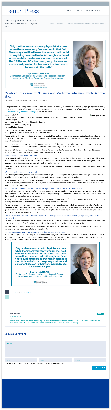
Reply (100, 314)
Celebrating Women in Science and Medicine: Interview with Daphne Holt (55, 94)
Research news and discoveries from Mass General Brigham (41, 4)
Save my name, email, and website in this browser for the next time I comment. (37, 364)
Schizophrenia (23, 100)
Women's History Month (26, 292)
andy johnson (15, 313)
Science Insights (93, 11)
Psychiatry (60, 23)
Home (69, 11)
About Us (78, 11)
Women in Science (32, 100)
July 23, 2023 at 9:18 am (16, 316)
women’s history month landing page (22, 112)
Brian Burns (9, 100)
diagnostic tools (15, 292)
